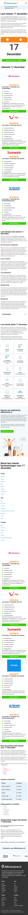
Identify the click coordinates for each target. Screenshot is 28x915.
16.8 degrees (20, 349)
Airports (7, 383)
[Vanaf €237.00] (20, 380)
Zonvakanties (20, 361)
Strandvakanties (7, 372)
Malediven (3, 513)
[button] (26, 3)
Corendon (5, 768)
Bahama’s (3, 527)
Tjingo (4, 771)
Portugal (3, 489)
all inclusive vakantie (8, 247)
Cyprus (2, 479)
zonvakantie (14, 275)
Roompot (5, 772)
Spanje (20, 372)
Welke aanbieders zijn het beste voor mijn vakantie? (13, 842)
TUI (4, 767)
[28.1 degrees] (7, 357)
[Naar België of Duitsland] (20, 392)
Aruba (2, 525)
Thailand (3, 506)
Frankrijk (3, 481)
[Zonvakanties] (20, 357)
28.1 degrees (7, 360)
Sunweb (5, 774)
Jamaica (3, 540)
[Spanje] (20, 369)
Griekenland (3, 491)
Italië (2, 484)
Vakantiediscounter (7, 770)
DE (4, 910)
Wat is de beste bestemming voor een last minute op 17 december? (12, 826)
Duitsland (3, 476)
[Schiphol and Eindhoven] (7, 392)
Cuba (2, 532)
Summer (7, 349)
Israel (2, 518)
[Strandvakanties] (7, 369)
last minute (23, 239)
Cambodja (3, 508)
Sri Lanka (3, 503)
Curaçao (2, 535)
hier (23, 759)
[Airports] (7, 380)
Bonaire (2, 530)
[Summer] (7, 346)
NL (1, 910)
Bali (1, 501)
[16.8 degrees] (20, 346)
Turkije (2, 494)
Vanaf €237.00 (20, 384)
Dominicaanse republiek (6, 537)
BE (3, 910)
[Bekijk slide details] (5, 856)
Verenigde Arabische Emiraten (7, 511)
